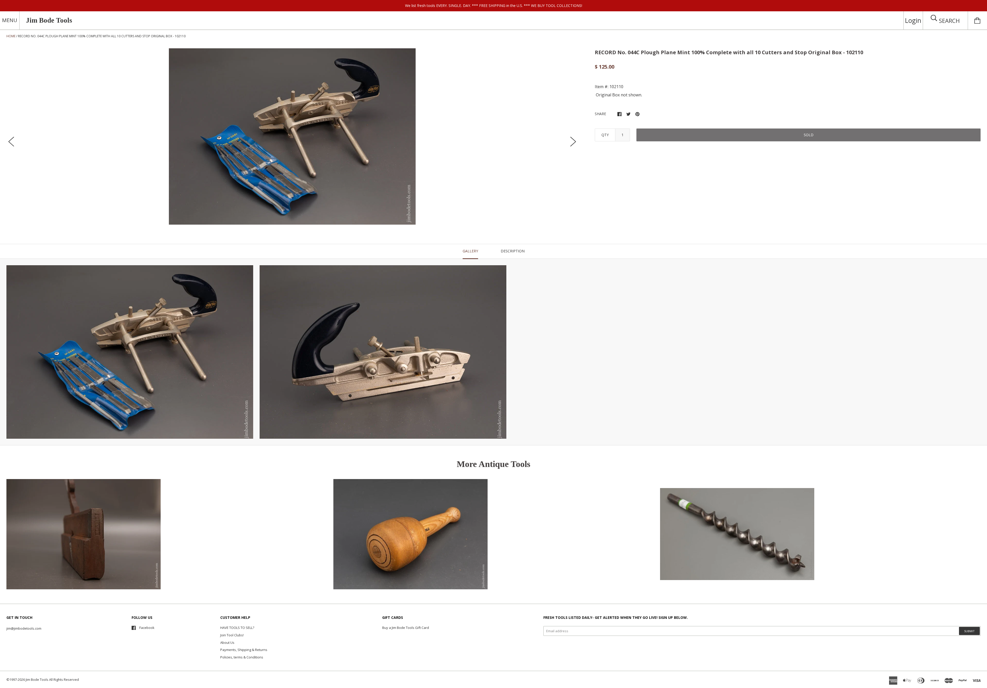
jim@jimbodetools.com (23, 628)
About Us (227, 642)
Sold (809, 134)
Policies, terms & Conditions (241, 657)
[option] (292, 136)
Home (10, 36)
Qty (605, 134)
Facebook (146, 627)
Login (913, 20)
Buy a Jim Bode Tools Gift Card (405, 627)
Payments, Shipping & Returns (243, 649)
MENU (9, 20)
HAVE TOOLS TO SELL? (237, 627)
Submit (969, 631)
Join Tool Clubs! (232, 635)
